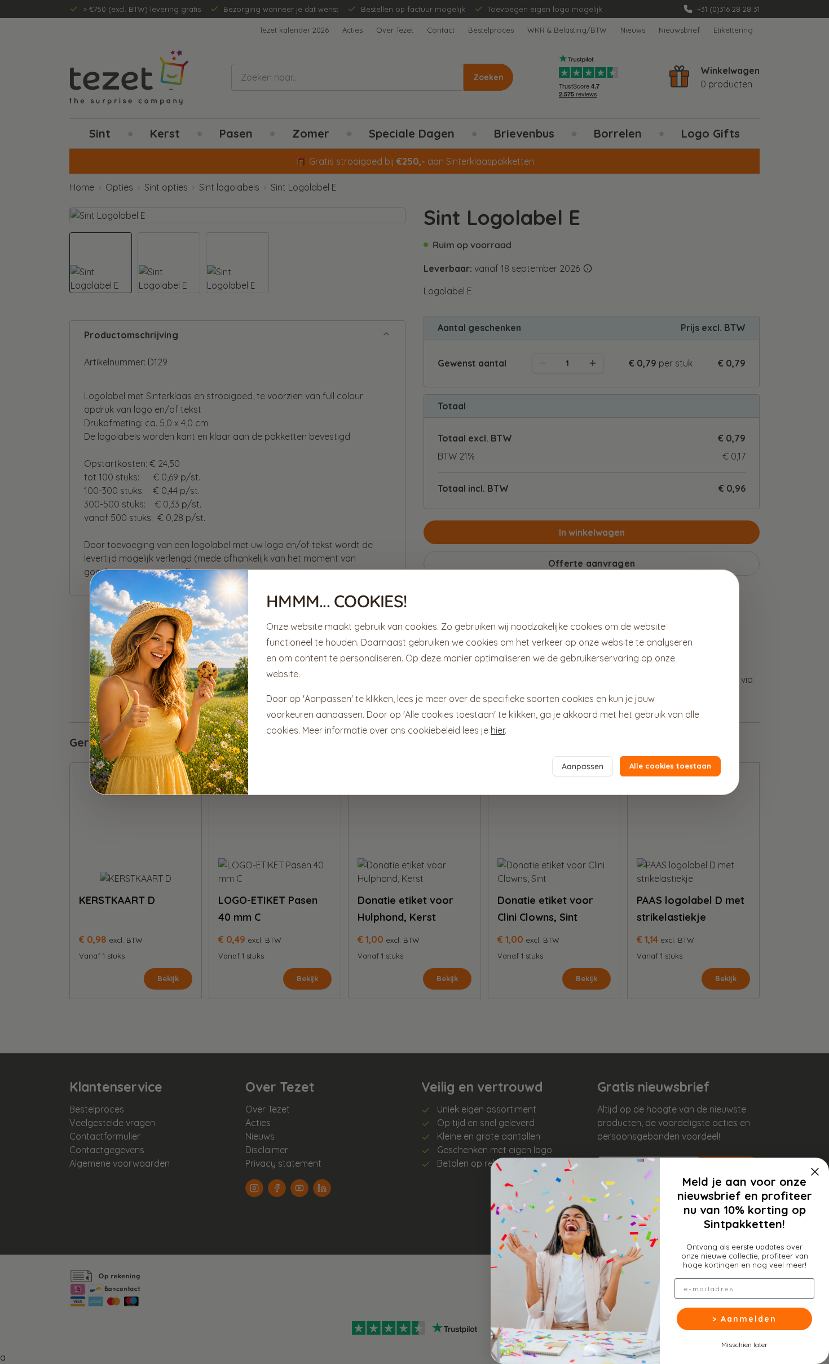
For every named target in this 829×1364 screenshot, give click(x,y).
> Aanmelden (744, 1319)
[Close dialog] (814, 1171)
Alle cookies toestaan (670, 765)
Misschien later (744, 1344)
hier (498, 730)
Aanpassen (582, 766)
